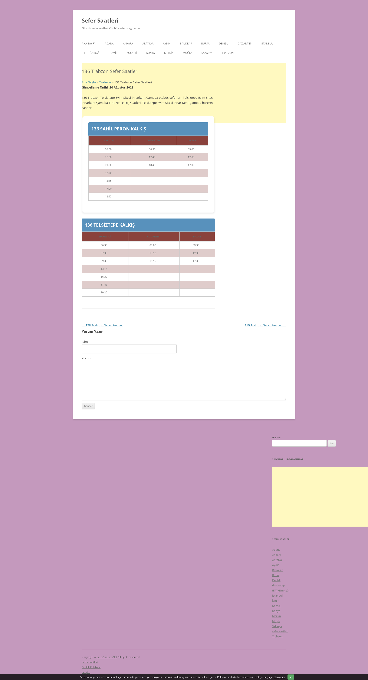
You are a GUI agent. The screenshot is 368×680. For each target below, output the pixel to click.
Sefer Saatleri (100, 20)
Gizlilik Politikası (91, 667)
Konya (150, 53)
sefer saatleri (280, 631)
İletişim (86, 672)
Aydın (167, 43)
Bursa (205, 43)
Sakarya (207, 53)
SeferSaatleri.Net (107, 657)
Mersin (169, 53)
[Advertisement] (184, 353)
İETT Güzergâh (91, 53)
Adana (109, 43)
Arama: (276, 437)
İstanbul (267, 43)
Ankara (128, 43)
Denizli (223, 43)
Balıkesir (186, 43)
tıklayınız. (279, 677)
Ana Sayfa (88, 43)
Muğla (187, 53)
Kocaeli (132, 53)
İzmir (114, 53)
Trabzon (228, 53)
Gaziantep (245, 43)
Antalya (148, 43)
